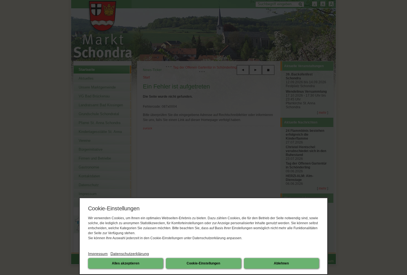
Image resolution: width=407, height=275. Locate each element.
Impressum (98, 253)
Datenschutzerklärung (129, 253)
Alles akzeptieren (125, 263)
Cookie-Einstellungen (203, 263)
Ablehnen (281, 263)
